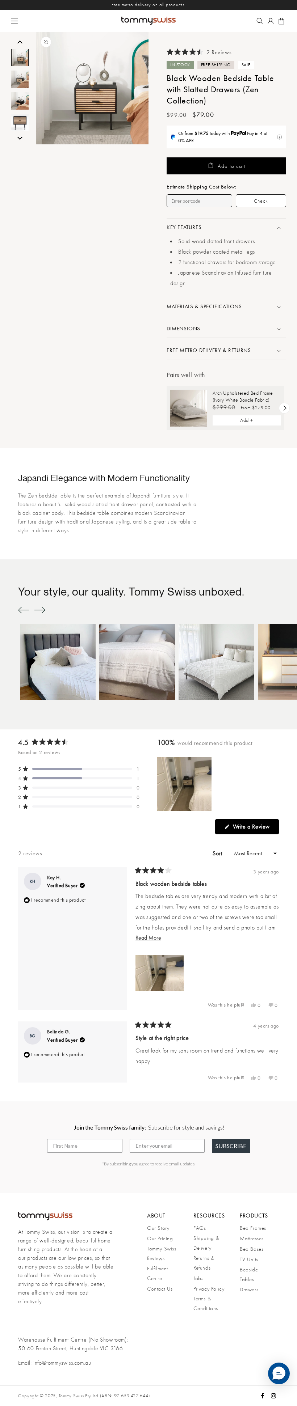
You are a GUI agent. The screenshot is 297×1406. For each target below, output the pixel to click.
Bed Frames (253, 1228)
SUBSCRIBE (231, 1145)
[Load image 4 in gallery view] (20, 122)
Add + (246, 420)
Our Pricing (160, 1238)
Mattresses (252, 1238)
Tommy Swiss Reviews (161, 1253)
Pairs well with (186, 374)
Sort (218, 853)
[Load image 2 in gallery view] (20, 79)
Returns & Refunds (203, 1262)
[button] (14, 21)
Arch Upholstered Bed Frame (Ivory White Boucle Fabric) (243, 396)
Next (20, 137)
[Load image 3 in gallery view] (20, 101)
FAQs (199, 1228)
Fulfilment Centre (157, 1273)
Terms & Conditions (205, 1303)
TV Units (249, 1259)
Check (261, 201)
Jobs (198, 1278)
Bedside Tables (249, 1274)
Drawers (249, 1289)
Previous (20, 43)
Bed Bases (251, 1249)
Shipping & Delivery (206, 1243)
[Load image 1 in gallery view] (20, 57)
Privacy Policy (208, 1288)
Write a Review (255, 828)
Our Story (158, 1228)
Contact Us (160, 1288)
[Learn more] (279, 137)
